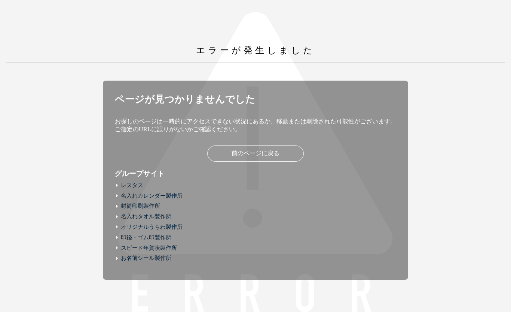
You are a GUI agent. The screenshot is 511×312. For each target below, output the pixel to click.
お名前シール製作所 (146, 258)
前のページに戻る (255, 153)
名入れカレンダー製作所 (152, 196)
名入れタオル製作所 (146, 216)
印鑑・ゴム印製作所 (146, 237)
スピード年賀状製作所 (149, 248)
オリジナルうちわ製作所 (152, 227)
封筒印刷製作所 (140, 206)
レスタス (132, 185)
